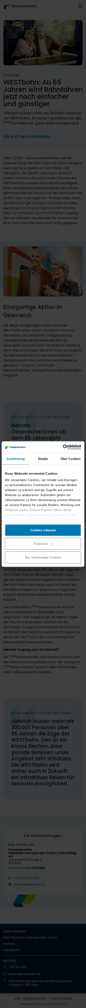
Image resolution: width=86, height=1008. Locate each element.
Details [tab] (43, 458)
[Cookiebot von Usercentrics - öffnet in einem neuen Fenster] (63, 447)
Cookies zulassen (43, 530)
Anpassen (40, 543)
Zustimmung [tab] (15, 458)
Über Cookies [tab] (71, 458)
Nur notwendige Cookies (43, 557)
